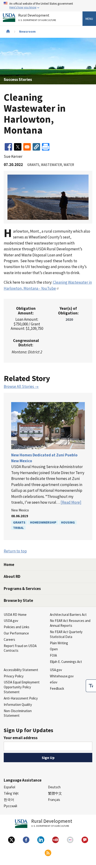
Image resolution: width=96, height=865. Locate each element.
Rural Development (37, 17)
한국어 (9, 799)
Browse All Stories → (21, 386)
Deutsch (54, 787)
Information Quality (18, 704)
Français (54, 799)
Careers (9, 639)
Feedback (57, 688)
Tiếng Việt (11, 793)
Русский (10, 806)
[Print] (45, 147)
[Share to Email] (27, 147)
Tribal (18, 528)
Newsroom (27, 31)
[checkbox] (91, 685)
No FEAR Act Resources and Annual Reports (70, 623)
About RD (12, 576)
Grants (19, 522)
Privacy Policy (14, 676)
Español (9, 787)
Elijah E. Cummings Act (66, 661)
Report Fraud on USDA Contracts (20, 648)
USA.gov (56, 670)
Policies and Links (16, 627)
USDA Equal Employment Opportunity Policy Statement (22, 687)
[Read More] (71, 502)
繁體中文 (55, 793)
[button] (36, 147)
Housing (68, 522)
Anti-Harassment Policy (21, 698)
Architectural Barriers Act (68, 614)
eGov (53, 682)
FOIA (53, 655)
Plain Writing (59, 643)
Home (9, 564)
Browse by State (18, 600)
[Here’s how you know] (48, 5)
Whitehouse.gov (62, 676)
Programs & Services (22, 588)
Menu (89, 19)
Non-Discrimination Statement (18, 713)
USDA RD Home (15, 614)
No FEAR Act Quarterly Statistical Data (66, 634)
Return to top (15, 551)
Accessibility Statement (21, 670)
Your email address (21, 737)
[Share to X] (17, 147)
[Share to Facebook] (8, 147)
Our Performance (16, 633)
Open (54, 649)
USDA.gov (11, 620)
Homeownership (43, 522)
